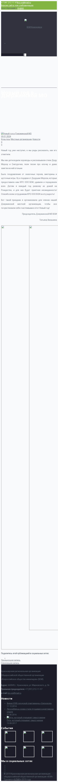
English (20, 8)
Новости (36, 139)
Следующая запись (10, 663)
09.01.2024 (6, 136)
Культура (5, 139)
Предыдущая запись (10, 660)
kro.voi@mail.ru (24, 2)
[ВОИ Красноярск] (33, 27)
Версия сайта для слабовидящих (17, 5)
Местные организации (21, 139)
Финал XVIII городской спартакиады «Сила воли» (29, 703)
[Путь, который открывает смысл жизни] (26, 717)
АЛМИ (17, 779)
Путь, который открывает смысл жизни (25, 720)
